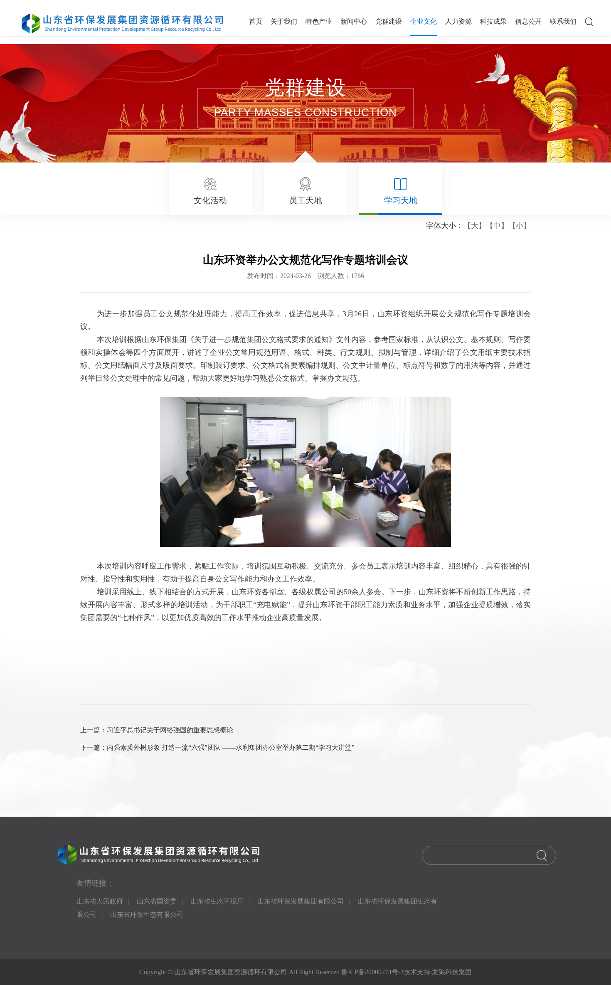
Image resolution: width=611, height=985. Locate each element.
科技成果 (493, 21)
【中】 (497, 226)
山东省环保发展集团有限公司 (300, 901)
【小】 (519, 226)
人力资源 (458, 21)
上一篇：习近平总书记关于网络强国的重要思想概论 (156, 730)
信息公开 (528, 21)
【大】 (474, 226)
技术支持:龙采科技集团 (438, 971)
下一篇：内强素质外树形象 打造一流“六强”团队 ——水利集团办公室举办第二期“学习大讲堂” (217, 747)
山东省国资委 (157, 901)
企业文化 (423, 21)
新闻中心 (353, 21)
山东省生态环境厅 (217, 901)
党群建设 (388, 21)
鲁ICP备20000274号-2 (372, 971)
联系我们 (563, 21)
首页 (255, 21)
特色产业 (319, 21)
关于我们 (284, 21)
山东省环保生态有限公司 (146, 914)
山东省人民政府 (99, 901)
